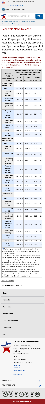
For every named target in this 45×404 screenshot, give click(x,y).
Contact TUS (18, 374)
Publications (8, 314)
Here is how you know (13, 5)
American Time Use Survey (10, 24)
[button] (40, 381)
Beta (4, 334)
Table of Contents (7, 281)
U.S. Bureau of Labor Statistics (18, 16)
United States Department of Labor (15, 9)
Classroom (7, 327)
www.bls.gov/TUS (19, 370)
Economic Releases (10, 321)
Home (5, 293)
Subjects (6, 300)
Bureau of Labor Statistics (10, 22)
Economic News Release (27, 22)
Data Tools (7, 307)
